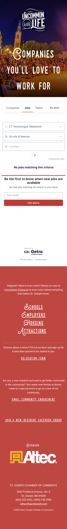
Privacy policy (26, 259)
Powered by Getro (57, 159)
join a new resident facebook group (33, 420)
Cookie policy (41, 259)
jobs (27, 107)
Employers (34, 315)
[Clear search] (60, 126)
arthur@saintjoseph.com (33, 503)
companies (12, 107)
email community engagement (33, 399)
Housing (33, 323)
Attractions (33, 331)
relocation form (33, 358)
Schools (33, 307)
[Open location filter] (60, 146)
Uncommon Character (16, 289)
